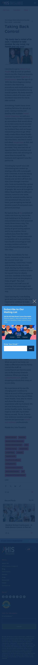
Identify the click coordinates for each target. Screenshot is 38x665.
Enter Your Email (10, 344)
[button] (34, 301)
